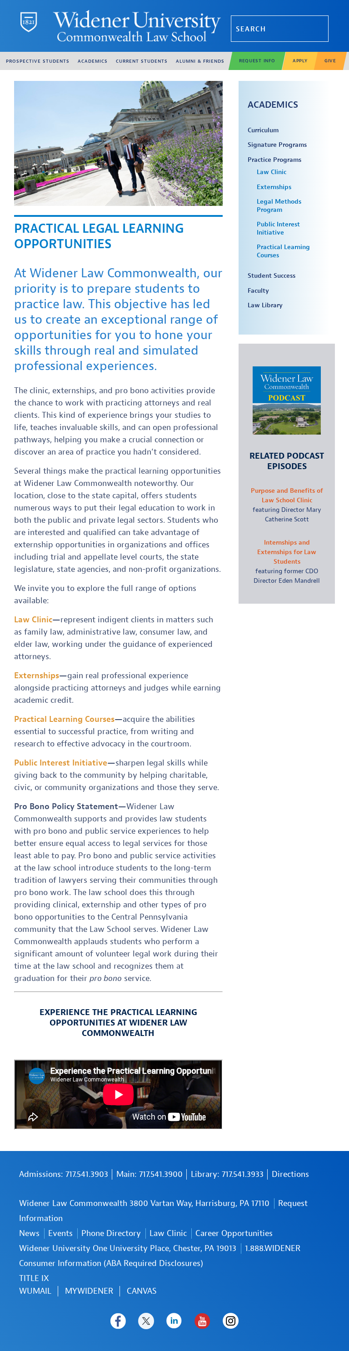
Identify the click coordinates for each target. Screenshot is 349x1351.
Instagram (231, 1321)
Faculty (258, 291)
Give (330, 61)
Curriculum (263, 130)
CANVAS (142, 1291)
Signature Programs (277, 145)
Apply (300, 61)
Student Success (271, 276)
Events (60, 1233)
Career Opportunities (234, 1233)
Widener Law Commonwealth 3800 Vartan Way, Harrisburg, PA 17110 (144, 1203)
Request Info (257, 61)
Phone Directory (111, 1233)
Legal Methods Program (279, 206)
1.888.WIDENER (272, 1248)
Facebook (118, 1321)
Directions (290, 1174)
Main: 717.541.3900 (149, 1174)
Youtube (202, 1321)
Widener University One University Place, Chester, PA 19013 (127, 1248)
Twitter (146, 1321)
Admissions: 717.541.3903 (63, 1174)
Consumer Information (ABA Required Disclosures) (111, 1263)
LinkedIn (174, 1321)
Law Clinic (271, 172)
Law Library (265, 305)
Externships (274, 187)
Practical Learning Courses (283, 251)
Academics (273, 104)
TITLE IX (34, 1278)
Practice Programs (274, 160)
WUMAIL (35, 1291)
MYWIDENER (89, 1291)
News (29, 1233)
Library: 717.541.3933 (227, 1174)
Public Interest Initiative (278, 228)
